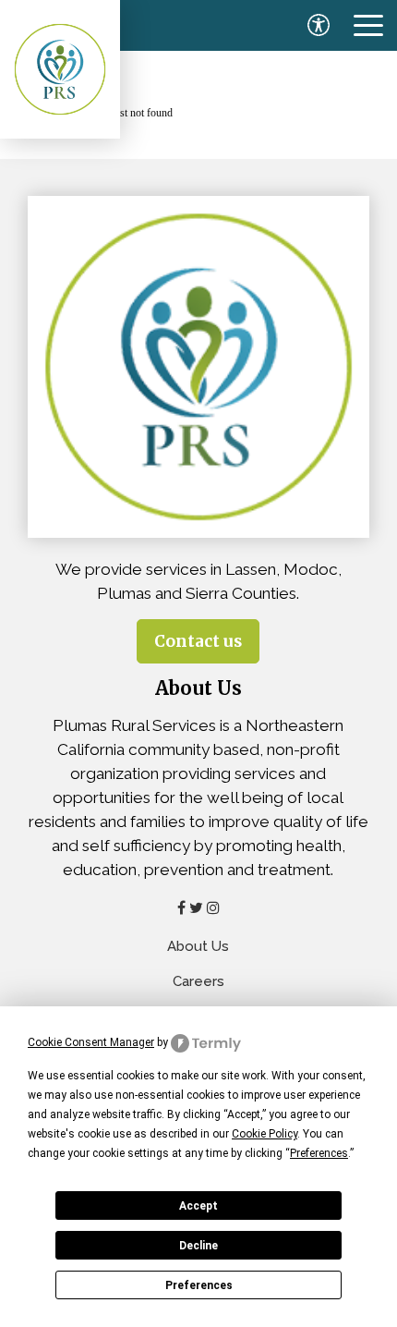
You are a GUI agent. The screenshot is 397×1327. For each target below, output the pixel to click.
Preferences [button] (319, 1153)
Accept (198, 1205)
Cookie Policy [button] (264, 1133)
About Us (198, 946)
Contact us (198, 641)
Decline (198, 1245)
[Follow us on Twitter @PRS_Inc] (196, 907)
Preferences (199, 1285)
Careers (198, 981)
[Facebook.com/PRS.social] (181, 907)
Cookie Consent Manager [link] (91, 1042)
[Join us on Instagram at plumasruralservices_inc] (213, 907)
